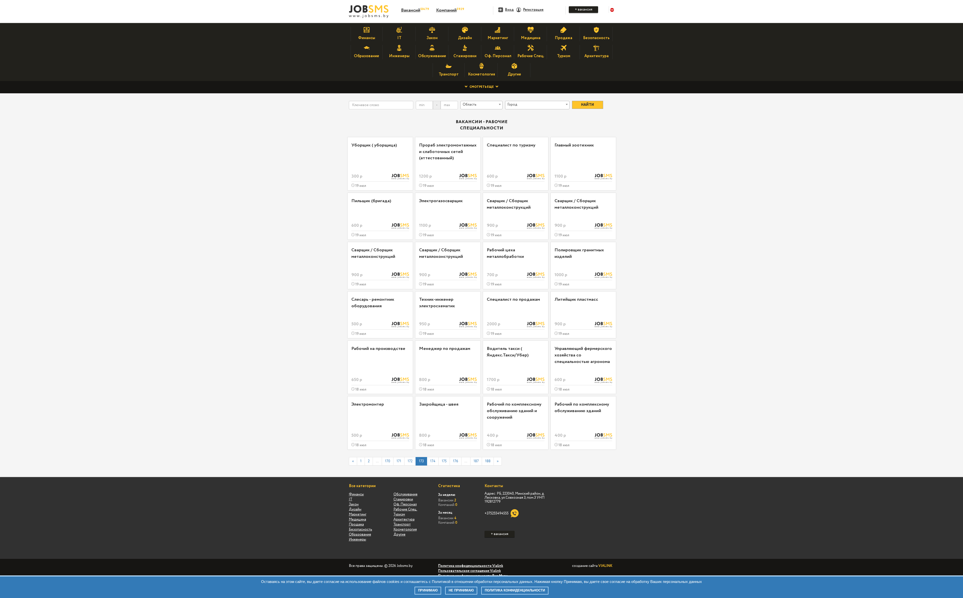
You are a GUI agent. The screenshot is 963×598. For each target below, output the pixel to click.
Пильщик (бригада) (371, 201)
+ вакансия (583, 9)
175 (444, 461)
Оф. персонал (405, 504)
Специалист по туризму (511, 145)
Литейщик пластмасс (576, 299)
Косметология (405, 529)
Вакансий (410, 10)
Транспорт (402, 524)
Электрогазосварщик (441, 201)
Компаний (446, 10)
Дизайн (355, 509)
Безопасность (360, 529)
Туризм (399, 514)
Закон (354, 504)
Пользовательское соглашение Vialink (469, 571)
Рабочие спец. (405, 509)
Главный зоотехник (574, 145)
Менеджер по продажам (444, 348)
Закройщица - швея (438, 404)
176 (455, 461)
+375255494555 (497, 513)
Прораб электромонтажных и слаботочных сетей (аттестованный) (447, 151)
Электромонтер (367, 404)
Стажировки (403, 499)
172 (410, 461)
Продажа (356, 524)
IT (350, 499)
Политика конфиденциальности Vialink (470, 566)
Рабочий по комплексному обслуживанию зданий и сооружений (514, 410)
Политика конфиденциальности (515, 590)
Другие (399, 534)
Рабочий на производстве (378, 348)
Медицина (357, 519)
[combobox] (481, 105)
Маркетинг (357, 514)
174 (432, 461)
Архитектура (404, 519)
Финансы (356, 494)
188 (488, 461)
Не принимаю (461, 590)
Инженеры (357, 539)
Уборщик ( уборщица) (374, 145)
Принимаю (428, 590)
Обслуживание (405, 494)
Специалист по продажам (513, 299)
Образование (360, 534)
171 (398, 461)
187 (476, 461)
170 (387, 461)
